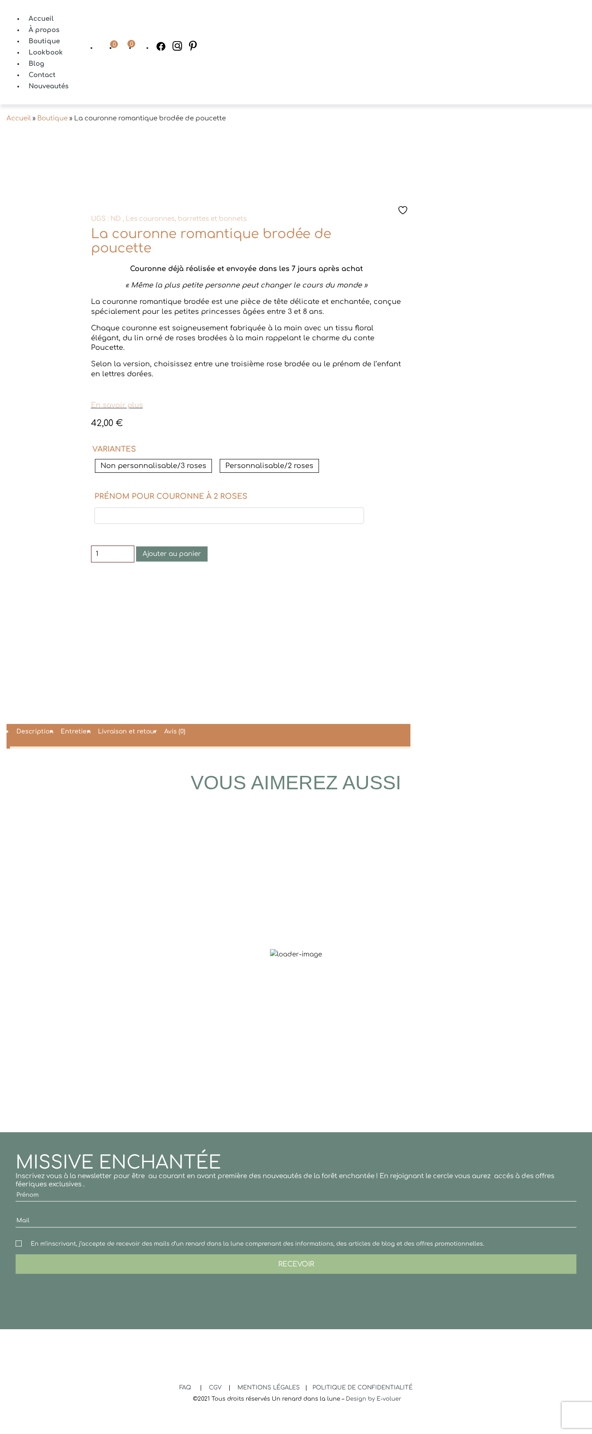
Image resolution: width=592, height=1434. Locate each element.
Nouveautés (48, 86)
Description (35, 731)
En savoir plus (117, 405)
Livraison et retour (127, 731)
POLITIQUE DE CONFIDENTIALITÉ (362, 1388)
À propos (44, 30)
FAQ (186, 1388)
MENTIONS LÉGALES (269, 1388)
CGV (216, 1388)
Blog (36, 64)
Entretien (76, 731)
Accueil (41, 19)
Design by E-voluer (373, 1399)
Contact (42, 75)
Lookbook (46, 52)
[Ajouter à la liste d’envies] (403, 210)
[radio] (153, 466)
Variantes (114, 449)
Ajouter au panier (172, 554)
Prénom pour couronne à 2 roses (170, 496)
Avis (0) (174, 731)
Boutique (44, 41)
